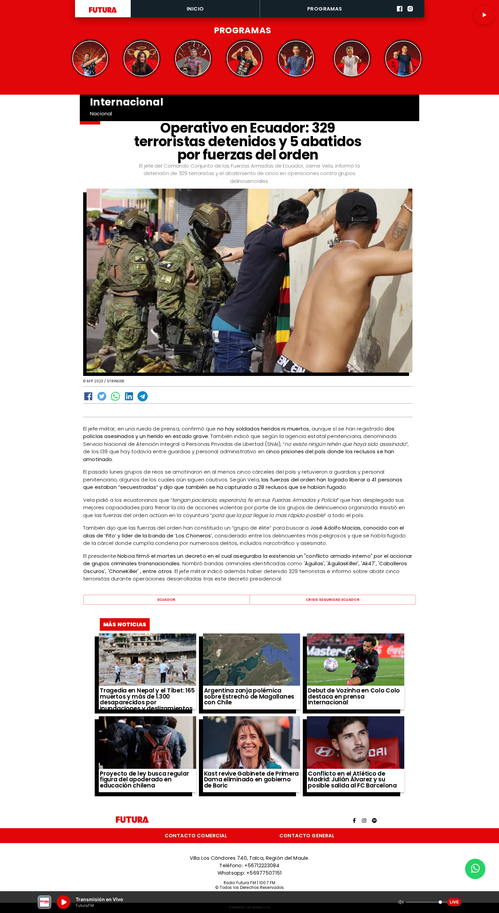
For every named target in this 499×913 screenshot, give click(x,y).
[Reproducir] (484, 14)
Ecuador (166, 599)
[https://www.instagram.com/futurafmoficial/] (410, 16)
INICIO (195, 8)
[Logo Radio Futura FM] (103, 13)
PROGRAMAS (324, 8)
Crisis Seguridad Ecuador (332, 599)
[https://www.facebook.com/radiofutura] (399, 16)
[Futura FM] (90, 58)
